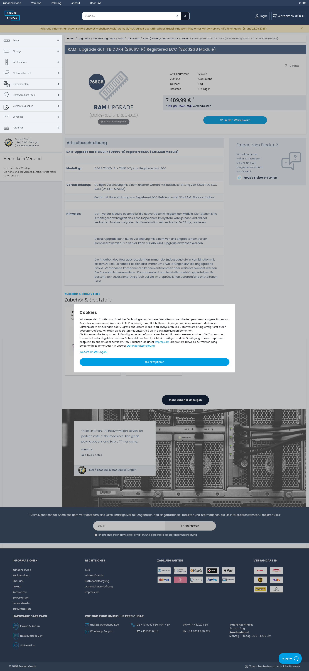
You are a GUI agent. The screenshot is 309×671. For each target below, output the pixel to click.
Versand (36, 3)
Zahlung (56, 3)
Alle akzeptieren (154, 362)
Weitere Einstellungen (93, 352)
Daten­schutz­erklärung (141, 345)
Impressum (162, 342)
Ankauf (75, 3)
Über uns (95, 3)
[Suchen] (185, 16)
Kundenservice (12, 3)
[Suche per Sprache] (177, 16)
